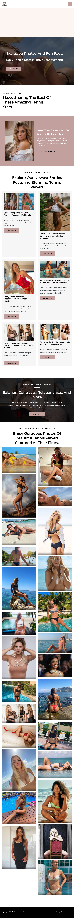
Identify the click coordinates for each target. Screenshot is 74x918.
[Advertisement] (37, 22)
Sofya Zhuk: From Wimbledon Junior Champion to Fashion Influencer (52, 236)
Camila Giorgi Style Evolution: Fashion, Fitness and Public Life (17, 214)
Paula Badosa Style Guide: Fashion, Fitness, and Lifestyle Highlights (55, 281)
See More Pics (11, 230)
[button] (13, 69)
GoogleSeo (60, 912)
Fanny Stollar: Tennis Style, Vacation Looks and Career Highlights (15, 299)
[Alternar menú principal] (70, 4)
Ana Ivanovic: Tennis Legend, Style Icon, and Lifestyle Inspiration (55, 343)
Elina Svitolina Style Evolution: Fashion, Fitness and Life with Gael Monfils (19, 345)
